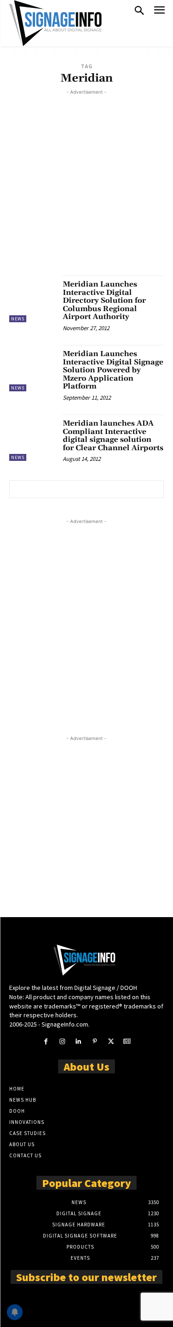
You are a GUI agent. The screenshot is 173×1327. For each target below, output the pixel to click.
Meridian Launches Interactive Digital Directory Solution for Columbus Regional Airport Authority (104, 300)
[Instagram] (62, 1041)
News (17, 319)
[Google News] (127, 1041)
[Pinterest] (95, 1041)
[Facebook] (46, 1041)
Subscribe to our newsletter (86, 1276)
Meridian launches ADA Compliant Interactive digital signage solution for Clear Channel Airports (113, 436)
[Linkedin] (78, 1041)
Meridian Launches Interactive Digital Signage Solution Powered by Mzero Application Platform (113, 370)
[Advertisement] (86, 184)
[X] (111, 1041)
